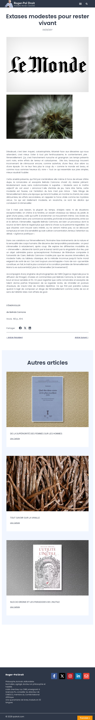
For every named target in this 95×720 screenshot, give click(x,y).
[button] (80, 4)
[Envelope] (86, 676)
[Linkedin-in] (78, 676)
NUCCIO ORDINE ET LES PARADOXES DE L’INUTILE (35, 602)
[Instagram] (70, 676)
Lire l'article (15, 439)
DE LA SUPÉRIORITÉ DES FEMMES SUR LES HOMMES (36, 434)
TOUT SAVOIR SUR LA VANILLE (25, 518)
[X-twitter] (62, 676)
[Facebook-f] (54, 676)
